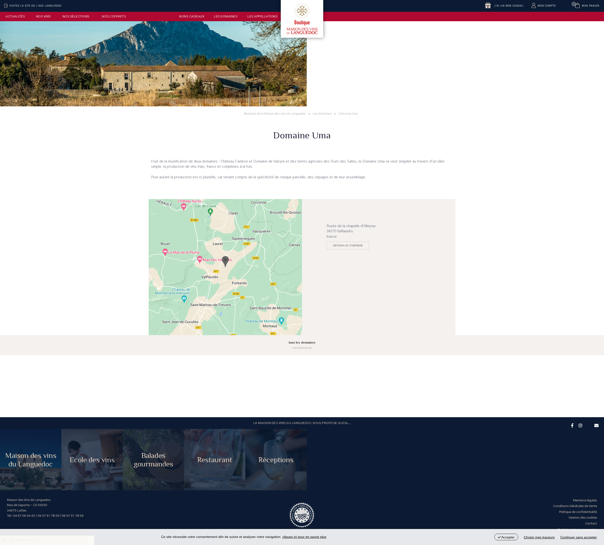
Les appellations (262, 16)
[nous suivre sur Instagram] (579, 425)
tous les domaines (302, 344)
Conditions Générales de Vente (575, 506)
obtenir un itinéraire (348, 245)
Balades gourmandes (153, 459)
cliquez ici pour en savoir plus (304, 537)
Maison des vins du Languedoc (30, 459)
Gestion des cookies (583, 517)
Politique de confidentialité (578, 512)
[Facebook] (571, 425)
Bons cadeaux (191, 16)
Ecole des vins (92, 459)
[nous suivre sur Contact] (595, 425)
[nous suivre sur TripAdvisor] (587, 422)
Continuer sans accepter (578, 537)
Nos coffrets (114, 16)
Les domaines (225, 16)
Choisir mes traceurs (539, 537)
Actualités (15, 16)
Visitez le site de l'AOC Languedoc (35, 6)
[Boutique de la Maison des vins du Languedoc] (302, 19)
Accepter (508, 537)
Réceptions (276, 459)
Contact (591, 523)
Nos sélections (76, 16)
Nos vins (43, 16)
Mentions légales (585, 500)
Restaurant (214, 459)
